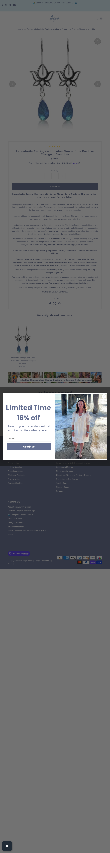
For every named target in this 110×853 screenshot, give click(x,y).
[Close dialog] (104, 396)
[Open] (7, 846)
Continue (29, 446)
